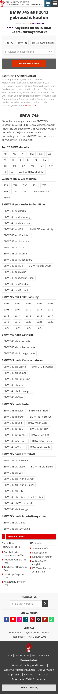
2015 (28, 315)
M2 (32, 153)
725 (6, 185)
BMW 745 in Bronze (40, 416)
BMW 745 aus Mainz (15, 271)
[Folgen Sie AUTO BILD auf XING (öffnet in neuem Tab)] (25, 619)
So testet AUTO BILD (23, 679)
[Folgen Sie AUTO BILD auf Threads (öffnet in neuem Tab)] (38, 619)
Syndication (32, 632)
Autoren (41, 679)
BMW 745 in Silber (42, 441)
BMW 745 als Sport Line (17, 528)
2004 (17, 303)
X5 (5, 159)
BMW (21, 5)
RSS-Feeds (19, 636)
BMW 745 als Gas (13, 472)
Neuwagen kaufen (42, 556)
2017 (50, 315)
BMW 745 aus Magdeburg (18, 259)
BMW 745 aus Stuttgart (16, 247)
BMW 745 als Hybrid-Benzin (19, 478)
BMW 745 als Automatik (17, 341)
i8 (21, 159)
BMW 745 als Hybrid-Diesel (19, 485)
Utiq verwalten (46, 669)
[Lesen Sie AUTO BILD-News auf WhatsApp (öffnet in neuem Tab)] (51, 619)
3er (42, 166)
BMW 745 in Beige (13, 410)
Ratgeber (36, 543)
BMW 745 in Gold (37, 422)
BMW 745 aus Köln (14, 229)
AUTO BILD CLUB (37, 636)
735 (44, 185)
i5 (28, 159)
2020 (28, 321)
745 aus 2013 (36, 5)
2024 (17, 328)
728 (15, 185)
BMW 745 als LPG (13, 491)
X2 (23, 166)
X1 (23, 153)
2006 (39, 303)
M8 (15, 166)
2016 (39, 315)
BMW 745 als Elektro (42, 466)
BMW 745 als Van (13, 397)
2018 (6, 321)
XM (45, 159)
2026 (39, 328)
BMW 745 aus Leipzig (41, 229)
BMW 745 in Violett (14, 447)
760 (25, 191)
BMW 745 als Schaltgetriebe (19, 353)
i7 (12, 172)
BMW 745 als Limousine (17, 379)
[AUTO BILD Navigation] (54, 3)
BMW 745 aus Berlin (15, 211)
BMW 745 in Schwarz (15, 441)
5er (51, 166)
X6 (36, 159)
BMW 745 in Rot (40, 435)
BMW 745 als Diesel (14, 466)
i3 (5, 172)
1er (5, 166)
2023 (6, 328)
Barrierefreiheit (29, 660)
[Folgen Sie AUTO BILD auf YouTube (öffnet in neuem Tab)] (13, 619)
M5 (41, 153)
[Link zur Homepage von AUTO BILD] (2, 3)
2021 (39, 321)
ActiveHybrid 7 (41, 191)
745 (27, 5)
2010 (28, 309)
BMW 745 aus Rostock (16, 290)
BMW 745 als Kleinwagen (17, 391)
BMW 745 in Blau (38, 410)
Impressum (14, 674)
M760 (7, 197)
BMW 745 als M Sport (15, 522)
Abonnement (15, 632)
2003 (6, 303)
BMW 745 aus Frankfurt (17, 235)
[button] (29, 52)
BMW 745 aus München (17, 223)
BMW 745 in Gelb (13, 422)
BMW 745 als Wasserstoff (18, 503)
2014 (17, 315)
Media (45, 632)
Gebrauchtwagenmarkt (17, 2)
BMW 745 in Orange (15, 435)
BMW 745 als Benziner (16, 460)
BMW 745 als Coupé (43, 366)
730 (25, 185)
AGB (9, 655)
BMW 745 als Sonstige (16, 509)
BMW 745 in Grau (13, 429)
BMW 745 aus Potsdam (16, 284)
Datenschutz (22, 655)
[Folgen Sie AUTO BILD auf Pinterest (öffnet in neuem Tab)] (32, 619)
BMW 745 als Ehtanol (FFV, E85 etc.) (23, 497)
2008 (6, 309)
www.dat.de (30, 105)
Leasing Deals (40, 552)
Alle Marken (12, 5)
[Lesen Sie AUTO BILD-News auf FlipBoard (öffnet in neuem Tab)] (45, 619)
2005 (28, 303)
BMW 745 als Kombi (15, 373)
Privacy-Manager (41, 655)
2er (32, 166)
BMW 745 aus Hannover (17, 241)
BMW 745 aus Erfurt (40, 265)
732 (35, 185)
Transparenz (43, 674)
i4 (13, 159)
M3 (14, 153)
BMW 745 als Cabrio (15, 366)
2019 (17, 321)
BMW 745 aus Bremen (16, 253)
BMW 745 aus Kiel (13, 265)
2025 (28, 328)
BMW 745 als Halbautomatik (19, 347)
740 (6, 191)
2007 (50, 303)
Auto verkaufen (40, 548)
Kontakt (28, 674)
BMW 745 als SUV (13, 385)
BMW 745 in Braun (14, 416)
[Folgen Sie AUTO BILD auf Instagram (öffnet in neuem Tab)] (19, 619)
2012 (50, 309)
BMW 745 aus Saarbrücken (19, 278)
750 (15, 191)
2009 (17, 309)
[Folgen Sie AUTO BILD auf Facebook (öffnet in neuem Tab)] (6, 619)
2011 (39, 309)
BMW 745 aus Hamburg (17, 217)
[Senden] (45, 603)
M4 (5, 153)
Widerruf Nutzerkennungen (19, 669)
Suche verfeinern (29, 63)
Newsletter (29, 597)
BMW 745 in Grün (38, 429)
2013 (6, 315)
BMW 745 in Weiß (40, 447)
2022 (50, 321)
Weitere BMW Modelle (31, 172)
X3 (49, 153)
